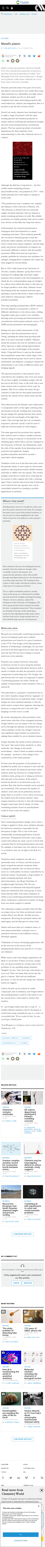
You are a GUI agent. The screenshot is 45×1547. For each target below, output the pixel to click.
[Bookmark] (17, 61)
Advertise (5, 1468)
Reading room (25, 14)
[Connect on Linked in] (18, 1478)
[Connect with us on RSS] (42, 1478)
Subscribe (4, 1464)
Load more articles (23, 1234)
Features (5, 38)
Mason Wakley (12, 1176)
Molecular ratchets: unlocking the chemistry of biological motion (32, 1374)
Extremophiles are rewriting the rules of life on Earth (11, 1414)
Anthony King (12, 1222)
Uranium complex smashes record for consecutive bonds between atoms (11, 1165)
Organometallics (9, 1043)
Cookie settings (21, 1540)
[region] (20, 1525)
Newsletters (8, 14)
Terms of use (28, 1485)
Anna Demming (34, 1383)
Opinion (6, 1107)
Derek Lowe (10, 1121)
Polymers (23, 1043)
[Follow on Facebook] (3, 1478)
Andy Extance (34, 1219)
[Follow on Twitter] (11, 1478)
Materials (26, 1038)
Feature (6, 1326)
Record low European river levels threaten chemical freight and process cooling (10, 1209)
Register (28, 1283)
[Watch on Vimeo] (26, 1478)
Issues (25, 1464)
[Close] (38, 1506)
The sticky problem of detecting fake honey (10, 1331)
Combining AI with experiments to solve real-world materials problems (32, 1208)
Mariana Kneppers (29, 1128)
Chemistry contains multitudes (8, 1112)
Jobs (16, 14)
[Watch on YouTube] (34, 1478)
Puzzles (34, 14)
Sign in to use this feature (33, 51)
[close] (43, 51)
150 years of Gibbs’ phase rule (32, 1329)
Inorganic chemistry (10, 1038)
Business (6, 1201)
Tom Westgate (10, 48)
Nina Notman (11, 1342)
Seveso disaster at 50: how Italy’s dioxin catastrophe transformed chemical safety (32, 1416)
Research (6, 1158)
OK (21, 1534)
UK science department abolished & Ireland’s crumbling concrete (30, 1115)
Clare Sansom (12, 1383)
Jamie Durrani (34, 1427)
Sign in (16, 1283)
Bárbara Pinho (12, 1422)
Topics (3, 1472)
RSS (24, 1472)
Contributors (28, 1468)
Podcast (27, 1107)
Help (2, 1485)
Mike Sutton (33, 1337)
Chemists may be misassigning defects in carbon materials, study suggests (32, 1165)
